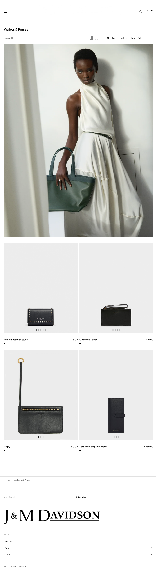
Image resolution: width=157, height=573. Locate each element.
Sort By (120, 38)
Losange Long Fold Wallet (92, 439)
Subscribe (81, 497)
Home (7, 472)
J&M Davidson (19, 566)
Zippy (7, 439)
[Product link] (40, 283)
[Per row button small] (93, 38)
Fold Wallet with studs (16, 334)
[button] (6, 11)
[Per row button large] (88, 38)
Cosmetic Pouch (87, 334)
